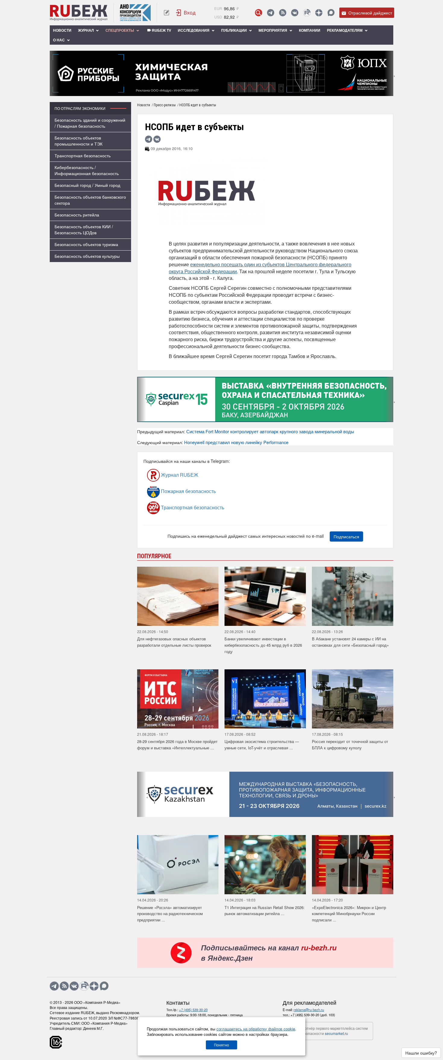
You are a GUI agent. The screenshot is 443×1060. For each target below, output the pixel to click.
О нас (59, 40)
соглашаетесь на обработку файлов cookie (255, 1029)
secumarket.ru (336, 1033)
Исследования (194, 30)
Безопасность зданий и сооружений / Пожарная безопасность (90, 123)
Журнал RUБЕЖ (179, 474)
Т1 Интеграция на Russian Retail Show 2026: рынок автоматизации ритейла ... (265, 911)
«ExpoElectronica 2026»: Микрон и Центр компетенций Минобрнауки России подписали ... (349, 914)
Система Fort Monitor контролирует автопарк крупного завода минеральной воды (270, 431)
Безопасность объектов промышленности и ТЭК (78, 141)
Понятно (221, 1044)
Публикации (234, 30)
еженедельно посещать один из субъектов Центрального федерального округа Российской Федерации (260, 268)
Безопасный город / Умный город (87, 185)
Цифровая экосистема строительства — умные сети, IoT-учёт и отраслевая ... (262, 744)
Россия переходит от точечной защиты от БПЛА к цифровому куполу (350, 744)
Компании (309, 30)
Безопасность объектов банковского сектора (90, 200)
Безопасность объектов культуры (87, 256)
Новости (62, 30)
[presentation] (54, 73)
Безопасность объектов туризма (86, 244)
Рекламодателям (345, 30)
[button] (212, 91)
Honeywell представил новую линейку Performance (236, 442)
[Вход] (186, 12)
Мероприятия (273, 30)
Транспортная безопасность (83, 155)
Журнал (86, 30)
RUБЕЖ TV (161, 30)
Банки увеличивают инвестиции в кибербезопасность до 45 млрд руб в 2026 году (263, 645)
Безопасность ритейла (77, 215)
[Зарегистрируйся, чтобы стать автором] (166, 12)
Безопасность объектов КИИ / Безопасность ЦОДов (84, 229)
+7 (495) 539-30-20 (193, 1009)
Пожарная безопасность (188, 491)
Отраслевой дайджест (369, 13)
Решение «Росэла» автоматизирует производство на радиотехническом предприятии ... (170, 914)
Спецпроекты (120, 30)
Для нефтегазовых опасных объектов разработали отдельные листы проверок (174, 642)
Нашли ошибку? (421, 1053)
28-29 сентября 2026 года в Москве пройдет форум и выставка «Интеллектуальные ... (177, 744)
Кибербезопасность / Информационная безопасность (87, 170)
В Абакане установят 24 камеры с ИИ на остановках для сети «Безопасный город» (350, 642)
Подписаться (346, 536)
